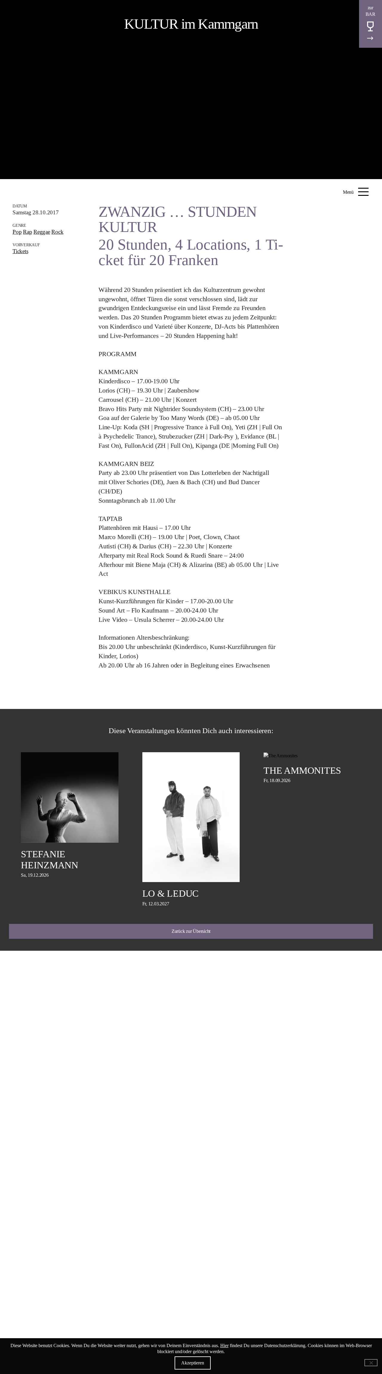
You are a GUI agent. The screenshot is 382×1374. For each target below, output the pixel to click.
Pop (17, 232)
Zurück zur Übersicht (191, 931)
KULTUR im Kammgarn (191, 24)
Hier (224, 1345)
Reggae (41, 232)
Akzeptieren (192, 1362)
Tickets (20, 251)
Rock (57, 232)
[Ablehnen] (371, 1362)
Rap (27, 232)
